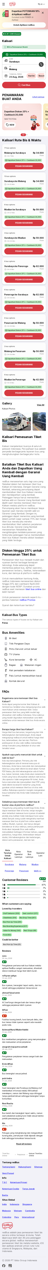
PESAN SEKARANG (24, 166)
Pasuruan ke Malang (14, 323)
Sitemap (38, 1167)
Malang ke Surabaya (15, 152)
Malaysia (6, 1211)
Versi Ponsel (8, 1173)
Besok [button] (42, 76)
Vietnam (18, 1211)
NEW (12, 125)
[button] (43, 12)
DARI (11, 59)
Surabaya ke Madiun (15, 238)
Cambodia (30, 1211)
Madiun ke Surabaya (15, 209)
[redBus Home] (12, 4)
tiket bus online (33, 589)
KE (10, 67)
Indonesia (14, 1204)
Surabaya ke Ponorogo (16, 266)
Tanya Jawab (28, 1189)
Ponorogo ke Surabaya (16, 294)
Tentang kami (8, 1167)
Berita (5, 1195)
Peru (16, 1217)
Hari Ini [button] (31, 76)
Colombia (6, 1217)
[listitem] (7, 107)
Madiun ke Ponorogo (15, 379)
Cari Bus (25, 85)
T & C (4, 1182)
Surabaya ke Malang (15, 181)
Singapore (27, 1204)
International (28, 1217)
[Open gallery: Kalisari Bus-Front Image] (16, 421)
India (4, 1204)
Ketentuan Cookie (10, 1189)
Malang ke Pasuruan (14, 351)
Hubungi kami (24, 1167)
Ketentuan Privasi (18, 1182)
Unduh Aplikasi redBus (24, 25)
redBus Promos (27, 600)
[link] (22, 116)
